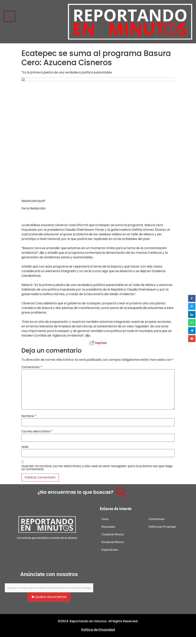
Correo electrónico (37, 431)
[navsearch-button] (120, 491)
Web (25, 447)
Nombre (28, 416)
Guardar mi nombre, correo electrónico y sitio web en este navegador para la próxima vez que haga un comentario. (96, 468)
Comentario (31, 367)
